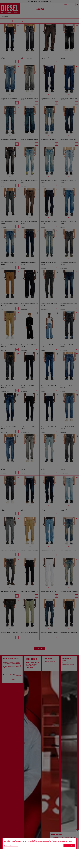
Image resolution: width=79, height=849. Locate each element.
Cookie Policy (68, 841)
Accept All (69, 845)
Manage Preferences (45, 841)
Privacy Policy (59, 841)
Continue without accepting (11, 845)
